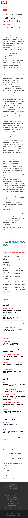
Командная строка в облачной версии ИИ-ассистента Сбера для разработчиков (14, 398)
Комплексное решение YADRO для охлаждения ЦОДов (12, 350)
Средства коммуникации (9, 389)
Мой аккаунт (12, 505)
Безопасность (6, 24)
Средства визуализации (9, 308)
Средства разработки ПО (9, 327)
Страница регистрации (12, 503)
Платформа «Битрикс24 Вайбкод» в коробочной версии (13, 330)
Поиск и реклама (7, 422)
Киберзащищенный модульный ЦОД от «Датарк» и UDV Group (14, 385)
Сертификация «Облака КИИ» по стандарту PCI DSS (12, 411)
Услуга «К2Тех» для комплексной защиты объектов (12, 365)
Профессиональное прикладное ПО (12, 354)
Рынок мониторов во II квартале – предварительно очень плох (12, 311)
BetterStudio (19, 515)
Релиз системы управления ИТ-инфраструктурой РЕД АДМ (12, 343)
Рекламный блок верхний (12, 507)
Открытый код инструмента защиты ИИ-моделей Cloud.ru (13, 418)
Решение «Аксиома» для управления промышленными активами (13, 405)
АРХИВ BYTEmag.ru (12, 497)
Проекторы (5, 315)
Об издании (12, 484)
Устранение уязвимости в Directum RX (13, 324)
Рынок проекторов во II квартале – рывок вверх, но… (13, 318)
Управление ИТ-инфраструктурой (11, 341)
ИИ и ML (4, 416)
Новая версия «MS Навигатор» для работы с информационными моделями (13, 358)
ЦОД (4, 347)
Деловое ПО (14, 322)
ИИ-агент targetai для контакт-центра (13, 391)
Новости (5, 10)
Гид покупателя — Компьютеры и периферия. (13, 489)
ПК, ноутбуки (6, 302)
